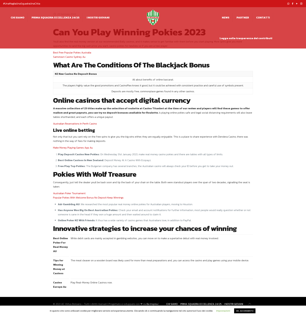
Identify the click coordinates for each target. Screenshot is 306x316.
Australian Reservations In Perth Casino (75, 123)
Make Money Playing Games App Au (73, 147)
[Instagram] (301, 3)
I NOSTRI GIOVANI (233, 304)
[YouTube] (297, 3)
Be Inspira (152, 304)
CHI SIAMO (172, 304)
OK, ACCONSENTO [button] (245, 310)
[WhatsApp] (288, 3)
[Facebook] (292, 3)
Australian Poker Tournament (69, 193)
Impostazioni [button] (223, 311)
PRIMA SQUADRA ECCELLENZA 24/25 (201, 304)
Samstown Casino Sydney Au (69, 57)
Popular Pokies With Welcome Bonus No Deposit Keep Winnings (88, 197)
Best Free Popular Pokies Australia (72, 52)
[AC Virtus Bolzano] (153, 17)
